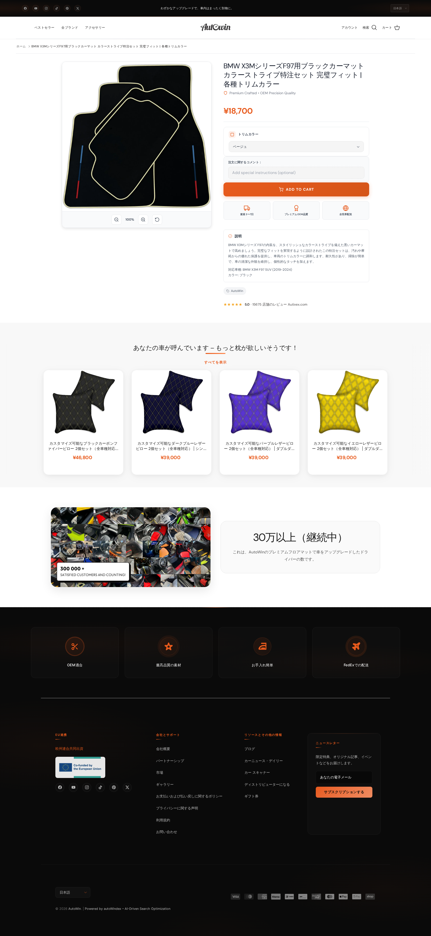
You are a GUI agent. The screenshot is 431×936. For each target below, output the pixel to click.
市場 (159, 772)
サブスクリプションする (344, 792)
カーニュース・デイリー (263, 761)
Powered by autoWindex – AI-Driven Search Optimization (127, 909)
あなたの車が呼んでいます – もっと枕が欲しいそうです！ (215, 348)
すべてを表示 (215, 362)
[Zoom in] (143, 220)
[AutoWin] (215, 28)
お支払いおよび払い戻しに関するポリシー (189, 796)
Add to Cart (300, 189)
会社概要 (163, 749)
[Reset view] (157, 220)
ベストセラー (44, 27)
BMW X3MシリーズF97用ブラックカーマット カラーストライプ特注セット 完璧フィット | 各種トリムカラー (109, 46)
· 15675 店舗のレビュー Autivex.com (276, 304)
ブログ (249, 749)
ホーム (21, 46)
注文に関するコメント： (245, 162)
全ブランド (69, 27)
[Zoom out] (116, 220)
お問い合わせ (166, 832)
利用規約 (163, 820)
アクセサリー (95, 27)
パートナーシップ (170, 761)
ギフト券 (251, 796)
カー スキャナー (257, 772)
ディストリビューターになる (267, 784)
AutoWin (74, 909)
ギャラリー (165, 784)
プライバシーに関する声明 (177, 808)
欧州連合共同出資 (69, 748)
